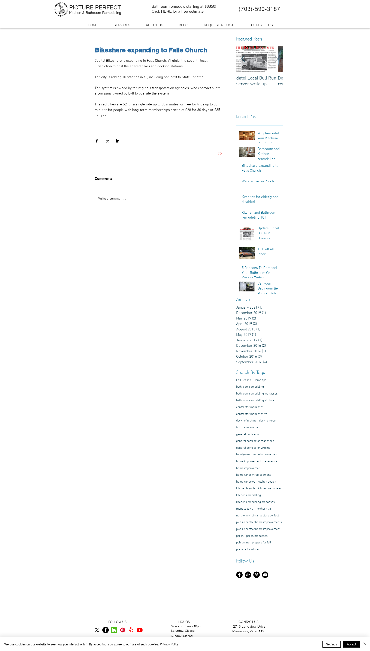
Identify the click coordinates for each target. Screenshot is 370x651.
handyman (243, 454)
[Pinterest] (122, 630)
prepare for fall (261, 542)
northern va (263, 509)
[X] (97, 630)
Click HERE (162, 11)
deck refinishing (246, 421)
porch (240, 536)
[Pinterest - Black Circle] (256, 575)
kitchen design (267, 482)
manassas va (244, 509)
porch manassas (257, 536)
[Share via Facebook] (97, 141)
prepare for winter (247, 549)
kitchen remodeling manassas (255, 502)
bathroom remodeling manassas (257, 394)
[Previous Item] (243, 59)
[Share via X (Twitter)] (107, 141)
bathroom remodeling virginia (255, 400)
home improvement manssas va (256, 461)
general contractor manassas (255, 441)
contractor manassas (250, 407)
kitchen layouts (245, 488)
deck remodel (267, 421)
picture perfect (269, 516)
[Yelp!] (131, 630)
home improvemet (248, 468)
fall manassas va (247, 427)
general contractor (248, 434)
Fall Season (243, 380)
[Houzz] (114, 630)
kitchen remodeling (248, 495)
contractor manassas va (251, 414)
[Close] (364, 644)
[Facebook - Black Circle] (239, 575)
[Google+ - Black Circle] (248, 575)
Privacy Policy (169, 644)
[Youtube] (140, 630)
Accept (351, 644)
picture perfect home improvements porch (259, 529)
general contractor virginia (253, 448)
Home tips (260, 380)
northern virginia (247, 516)
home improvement (265, 454)
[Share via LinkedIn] (118, 141)
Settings (331, 644)
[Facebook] (105, 630)
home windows (245, 482)
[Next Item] (276, 59)
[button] (159, 25)
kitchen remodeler (270, 488)
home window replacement (253, 475)
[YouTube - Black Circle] (265, 575)
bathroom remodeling (250, 387)
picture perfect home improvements (259, 522)
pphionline (242, 542)
